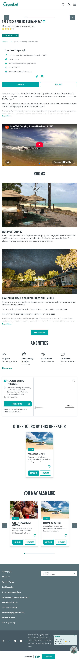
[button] (6, 17)
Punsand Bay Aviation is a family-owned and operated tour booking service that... (39, 459)
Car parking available (9, 361)
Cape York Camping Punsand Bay (22, 21)
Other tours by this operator (39, 426)
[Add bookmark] (44, 21)
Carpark (6, 358)
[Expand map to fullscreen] (74, 381)
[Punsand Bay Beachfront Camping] (39, 205)
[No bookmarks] (63, 4)
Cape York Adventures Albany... (21, 524)
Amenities (39, 342)
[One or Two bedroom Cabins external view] (39, 271)
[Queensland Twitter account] (15, 641)
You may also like (39, 492)
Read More (6, 116)
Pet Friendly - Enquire (28, 360)
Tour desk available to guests (68, 362)
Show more (7, 368)
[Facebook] (37, 76)
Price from (28, 657)
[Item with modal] (39, 13)
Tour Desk (65, 358)
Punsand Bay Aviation (37, 454)
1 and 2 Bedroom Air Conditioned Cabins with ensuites (28, 297)
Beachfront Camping (12, 231)
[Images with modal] (39, 205)
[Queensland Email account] (27, 641)
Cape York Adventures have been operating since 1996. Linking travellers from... (22, 530)
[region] (39, 110)
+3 (74, 292)
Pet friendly (26, 364)
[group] (39, 457)
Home (4, 42)
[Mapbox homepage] (38, 407)
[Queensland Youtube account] (21, 641)
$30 (37, 656)
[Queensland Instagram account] (3, 641)
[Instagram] (42, 76)
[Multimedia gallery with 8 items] (39, 15)
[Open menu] (74, 4)
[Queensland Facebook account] (9, 641)
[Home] (10, 6)
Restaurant (46, 358)
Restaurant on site (47, 361)
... (9, 41)
